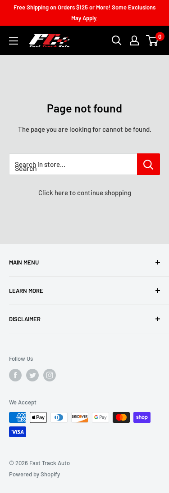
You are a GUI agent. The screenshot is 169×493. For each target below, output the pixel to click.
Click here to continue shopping (84, 192)
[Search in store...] (148, 164)
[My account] (134, 40)
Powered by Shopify (34, 474)
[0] (152, 40)
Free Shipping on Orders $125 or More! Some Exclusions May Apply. (84, 13)
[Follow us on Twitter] (32, 375)
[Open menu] (13, 41)
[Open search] (117, 40)
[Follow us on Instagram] (49, 375)
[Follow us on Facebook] (15, 375)
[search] (73, 164)
